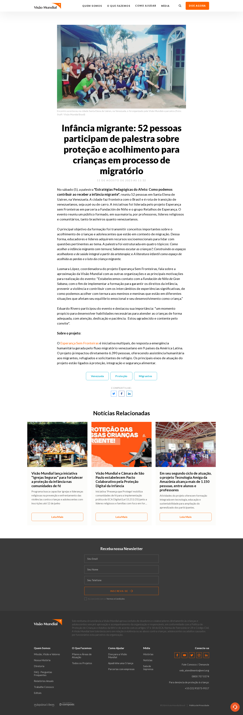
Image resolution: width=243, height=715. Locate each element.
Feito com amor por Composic (67, 704)
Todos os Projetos (82, 663)
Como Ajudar (145, 5)
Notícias (147, 660)
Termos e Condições (115, 599)
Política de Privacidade (199, 705)
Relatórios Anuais (44, 680)
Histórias (148, 654)
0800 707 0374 (200, 676)
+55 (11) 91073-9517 (197, 688)
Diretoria (39, 666)
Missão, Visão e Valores (47, 654)
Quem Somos (92, 5)
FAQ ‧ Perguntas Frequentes (43, 673)
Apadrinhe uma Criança (120, 663)
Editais (37, 692)
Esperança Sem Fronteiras (79, 343)
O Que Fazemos (118, 5)
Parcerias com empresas (121, 669)
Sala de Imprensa (148, 668)
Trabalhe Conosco (44, 686)
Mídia (165, 5)
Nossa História (42, 660)
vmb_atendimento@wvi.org (194, 670)
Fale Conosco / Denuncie (195, 664)
